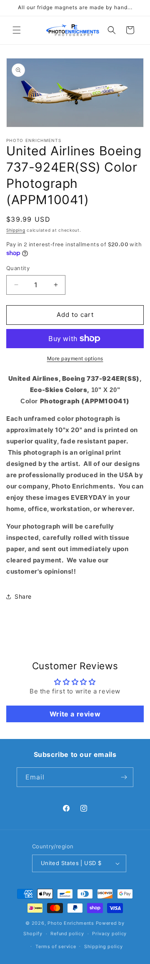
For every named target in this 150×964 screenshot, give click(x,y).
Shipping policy (103, 946)
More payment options (75, 358)
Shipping (15, 230)
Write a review (75, 714)
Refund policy (67, 933)
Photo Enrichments (71, 923)
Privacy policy (109, 933)
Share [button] (23, 596)
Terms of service (55, 946)
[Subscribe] (124, 777)
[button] (17, 30)
